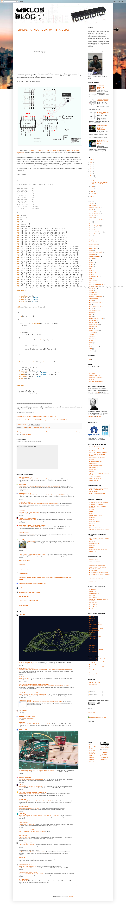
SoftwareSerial (93, 326)
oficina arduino (93, 292)
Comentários (93, 694)
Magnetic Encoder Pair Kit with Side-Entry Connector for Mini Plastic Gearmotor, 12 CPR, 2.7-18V (42, 494)
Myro (90, 513)
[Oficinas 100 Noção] (92, 747)
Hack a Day (22, 614)
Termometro (47, 427)
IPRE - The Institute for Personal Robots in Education (97, 567)
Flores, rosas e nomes (24, 678)
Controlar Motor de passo (96, 232)
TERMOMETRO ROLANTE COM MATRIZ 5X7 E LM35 (43, 30)
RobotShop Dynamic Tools (96, 671)
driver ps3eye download (95, 624)
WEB (90, 349)
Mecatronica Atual (94, 597)
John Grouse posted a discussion (27, 844)
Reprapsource (93, 651)
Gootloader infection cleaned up (26, 824)
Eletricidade (92, 242)
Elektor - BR (92, 591)
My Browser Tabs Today (25, 837)
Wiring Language (94, 480)
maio (92, 189)
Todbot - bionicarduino (95, 476)
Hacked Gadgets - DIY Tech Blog (28, 872)
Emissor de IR (93, 246)
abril (92, 191)
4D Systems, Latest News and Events (29, 592)
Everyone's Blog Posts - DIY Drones (29, 850)
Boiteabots (92, 618)
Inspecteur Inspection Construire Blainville (29, 808)
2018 (91, 162)
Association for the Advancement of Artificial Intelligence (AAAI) (98, 488)
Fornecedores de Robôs (95, 252)
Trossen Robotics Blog (25, 553)
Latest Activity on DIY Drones (27, 843)
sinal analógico (93, 322)
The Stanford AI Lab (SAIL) (96, 578)
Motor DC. (92, 282)
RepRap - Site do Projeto (96, 649)
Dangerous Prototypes (25, 502)
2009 (91, 196)
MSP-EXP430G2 (93, 286)
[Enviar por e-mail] (32, 425)
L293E (91, 266)
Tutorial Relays (93, 673)
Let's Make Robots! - (24, 879)
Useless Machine (94, 347)
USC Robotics (93, 582)
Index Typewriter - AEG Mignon (26, 718)
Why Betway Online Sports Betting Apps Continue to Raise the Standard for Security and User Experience (44, 685)
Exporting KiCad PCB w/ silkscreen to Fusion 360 (30, 786)
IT (95, 366)
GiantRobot (92, 595)
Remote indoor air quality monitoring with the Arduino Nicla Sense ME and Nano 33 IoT (39, 815)
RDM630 (91, 300)
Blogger (71, 896)
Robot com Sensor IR (95, 306)
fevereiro (93, 193)
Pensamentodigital (94, 630)
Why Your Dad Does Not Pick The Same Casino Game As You (34, 694)
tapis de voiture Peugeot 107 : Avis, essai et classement (32, 831)
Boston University (94, 559)
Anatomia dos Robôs (95, 207)
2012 (91, 171)
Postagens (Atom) (26, 434)
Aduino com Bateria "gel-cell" (97, 659)
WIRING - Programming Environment (99, 530)
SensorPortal (92, 469)
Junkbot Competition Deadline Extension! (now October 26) (33, 554)
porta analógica (93, 298)
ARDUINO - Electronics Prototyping (98, 502)
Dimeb (91, 620)
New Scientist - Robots (25, 700)
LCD (90, 270)
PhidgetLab (92, 632)
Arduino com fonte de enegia (97, 661)
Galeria (97, 392)
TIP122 (91, 337)
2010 (91, 176)
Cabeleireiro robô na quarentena (26, 534)
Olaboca (91, 379)
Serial (90, 314)
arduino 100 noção (94, 212)
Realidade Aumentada (95, 302)
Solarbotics (22, 511)
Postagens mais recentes (24, 432)
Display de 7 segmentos (95, 238)
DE (94, 366)
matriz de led (30, 427)
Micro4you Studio (23, 605)
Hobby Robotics (23, 822)
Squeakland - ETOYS (95, 636)
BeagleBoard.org (23, 569)
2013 (91, 169)
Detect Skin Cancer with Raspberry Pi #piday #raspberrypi (33, 478)
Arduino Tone (92, 215)
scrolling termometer (38, 427)
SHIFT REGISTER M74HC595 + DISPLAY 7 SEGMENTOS (102, 128)
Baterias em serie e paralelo (96, 667)
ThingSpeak (92, 334)
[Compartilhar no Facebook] (37, 425)
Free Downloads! (31, 541)
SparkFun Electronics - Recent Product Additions (32, 525)
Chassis (91, 228)
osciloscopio (92, 294)
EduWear (91, 626)
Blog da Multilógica (24, 532)
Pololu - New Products (25, 493)
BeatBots (91, 616)
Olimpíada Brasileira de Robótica (98, 549)
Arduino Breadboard (94, 214)
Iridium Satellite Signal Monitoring (26, 859)
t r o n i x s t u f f (23, 729)
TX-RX (91, 343)
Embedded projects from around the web (30, 693)
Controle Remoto (93, 234)
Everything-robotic (94, 593)
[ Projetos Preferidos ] (92, 753)
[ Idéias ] (91, 762)
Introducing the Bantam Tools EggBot (28, 519)
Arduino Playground (94, 447)
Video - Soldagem (94, 675)
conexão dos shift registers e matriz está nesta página (44, 150)
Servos (91, 316)
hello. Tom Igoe (23, 835)
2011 (91, 173)
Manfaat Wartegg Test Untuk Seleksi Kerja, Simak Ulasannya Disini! (35, 800)
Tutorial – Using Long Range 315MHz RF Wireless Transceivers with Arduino (37, 770)
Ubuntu (91, 345)
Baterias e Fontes (94, 665)
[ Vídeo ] (91, 759)
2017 (91, 164)
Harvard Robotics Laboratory (97, 565)
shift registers (92, 320)
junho (92, 186)
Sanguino (91, 525)
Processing (92, 517)
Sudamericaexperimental (96, 381)
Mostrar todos (79, 885)
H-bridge (91, 258)
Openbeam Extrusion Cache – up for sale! (29, 512)
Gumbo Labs (22, 799)
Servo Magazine (93, 607)
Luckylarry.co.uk (93, 467)
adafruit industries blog (25, 477)
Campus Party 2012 (94, 226)
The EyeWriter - (93, 638)
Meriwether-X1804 (23, 880)
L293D (91, 264)
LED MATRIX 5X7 (94, 276)
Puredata (91, 519)
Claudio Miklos (93, 230)
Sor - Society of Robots (95, 528)
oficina (91, 290)
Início (90, 745)
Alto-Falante (92, 205)
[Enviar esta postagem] (28, 424)
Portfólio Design (93, 684)
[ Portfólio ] (92, 757)
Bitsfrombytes (92, 645)
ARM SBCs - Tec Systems (96, 504)
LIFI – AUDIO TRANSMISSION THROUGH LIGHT (31, 873)
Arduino (91, 209)
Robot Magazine (93, 602)
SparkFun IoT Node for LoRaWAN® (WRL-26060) (31, 526)
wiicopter (91, 351)
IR (89, 260)
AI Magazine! (92, 589)
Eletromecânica (93, 244)
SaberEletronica (93, 605)
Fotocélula (92, 254)
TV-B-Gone (92, 341)
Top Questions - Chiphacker (26, 668)
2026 (91, 159)
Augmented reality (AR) (95, 220)
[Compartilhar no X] (36, 425)
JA (97, 366)
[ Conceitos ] (92, 750)
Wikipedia (98, 416)
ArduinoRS (92, 541)
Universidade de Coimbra (96, 580)
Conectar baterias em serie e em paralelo (103, 99)
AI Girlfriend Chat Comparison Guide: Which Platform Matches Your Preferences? (38, 503)
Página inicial (49, 432)
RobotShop (22, 564)
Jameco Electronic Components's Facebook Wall (32, 583)
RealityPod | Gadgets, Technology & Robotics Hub (32, 792)
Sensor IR (92, 312)
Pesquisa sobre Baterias (95, 296)
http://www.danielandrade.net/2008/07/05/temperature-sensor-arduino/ (36, 416)
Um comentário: (22, 424)
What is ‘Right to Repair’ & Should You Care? (29, 793)
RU (99, 366)
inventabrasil (91, 416)
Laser (90, 268)
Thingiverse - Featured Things (27, 716)
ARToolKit (92, 218)
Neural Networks (93, 491)
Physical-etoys (93, 634)
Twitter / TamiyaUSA (24, 560)
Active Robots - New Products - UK (28, 601)
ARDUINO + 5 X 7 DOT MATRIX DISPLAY (102, 87)
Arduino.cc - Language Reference (98, 452)
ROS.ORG (92, 523)
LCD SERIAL (92, 272)
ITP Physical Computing (95, 465)
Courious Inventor (24, 573)
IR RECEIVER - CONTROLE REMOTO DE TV (103, 142)
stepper (91, 328)
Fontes (91, 250)
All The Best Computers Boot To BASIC (28, 662)
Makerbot (91, 647)
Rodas (91, 308)
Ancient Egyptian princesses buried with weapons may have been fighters (45, 701)
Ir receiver (92, 262)
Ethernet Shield (93, 248)
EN (88, 366)
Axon (90, 222)
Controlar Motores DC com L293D (103, 113)
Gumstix (91, 509)
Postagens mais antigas (75, 432)
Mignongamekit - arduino (96, 628)
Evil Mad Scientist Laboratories (27, 518)
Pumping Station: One (25, 777)
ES (90, 366)
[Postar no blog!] (34, 425)
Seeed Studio (22, 484)
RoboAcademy (93, 570)
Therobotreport (93, 609)
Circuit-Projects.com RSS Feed (27, 830)
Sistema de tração (94, 324)
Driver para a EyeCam (95, 622)
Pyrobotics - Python (94, 521)
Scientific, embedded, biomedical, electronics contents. (34, 684)
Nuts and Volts (23, 710)
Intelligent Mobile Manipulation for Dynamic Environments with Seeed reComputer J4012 (40, 486)
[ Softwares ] (92, 755)
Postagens (93, 692)
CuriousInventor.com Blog (26, 864)
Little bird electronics (24, 596)
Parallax (21, 588)
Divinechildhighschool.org (96, 461)
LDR (90, 274)
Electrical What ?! (23, 806)
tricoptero (91, 339)
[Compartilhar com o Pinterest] (39, 425)
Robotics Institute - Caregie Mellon (98, 572)
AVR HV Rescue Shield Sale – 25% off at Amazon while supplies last (35, 723)
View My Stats (91, 712)
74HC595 (91, 203)
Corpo (91, 236)
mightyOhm (22, 722)
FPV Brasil (92, 373)
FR (92, 366)
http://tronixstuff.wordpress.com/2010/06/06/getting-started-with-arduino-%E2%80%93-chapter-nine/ (45, 420)
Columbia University (94, 561)
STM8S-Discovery (94, 331)
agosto (93, 178)
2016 (91, 166)
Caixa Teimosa (93, 224)
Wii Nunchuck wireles (95, 478)
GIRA (90, 563)
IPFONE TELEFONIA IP (95, 682)
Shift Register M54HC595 (96, 318)
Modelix (91, 547)
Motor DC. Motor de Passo (96, 284)
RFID (90, 304)
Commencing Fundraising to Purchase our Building (31, 779)
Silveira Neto (22, 677)
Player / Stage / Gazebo (95, 515)
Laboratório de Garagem (95, 377)
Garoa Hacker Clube (94, 256)
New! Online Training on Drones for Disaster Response (32, 851)
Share (89, 359)
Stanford (91, 471)
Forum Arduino (93, 463)
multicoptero (92, 288)
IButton (91, 511)
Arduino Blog (22, 814)
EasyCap (91, 240)
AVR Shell (92, 663)
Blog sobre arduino (94, 543)
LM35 (25, 427)
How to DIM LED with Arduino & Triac (28, 866)
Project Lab (22, 857)
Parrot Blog (22, 540)
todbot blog (22, 785)
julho (92, 180)
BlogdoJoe (92, 545)
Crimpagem (92, 669)
